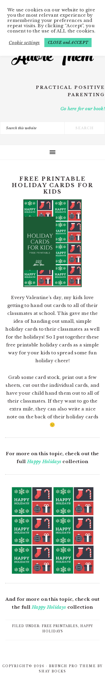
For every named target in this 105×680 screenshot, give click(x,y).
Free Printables (60, 626)
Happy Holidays (44, 461)
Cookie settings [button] (24, 42)
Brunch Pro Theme (72, 666)
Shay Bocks (52, 671)
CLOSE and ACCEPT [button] (68, 42)
